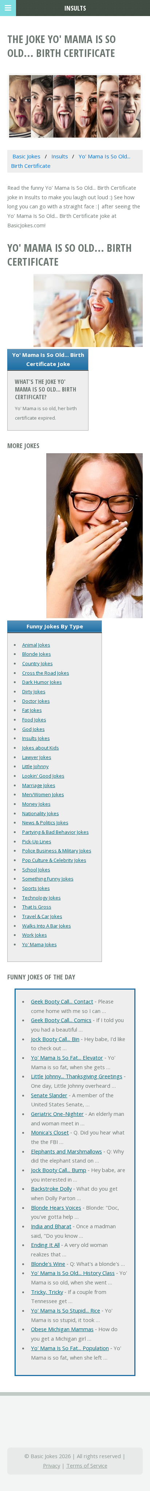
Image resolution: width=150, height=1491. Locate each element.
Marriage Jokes (38, 785)
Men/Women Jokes (43, 794)
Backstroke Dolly (51, 1188)
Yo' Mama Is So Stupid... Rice (65, 1310)
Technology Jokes (41, 897)
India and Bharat (51, 1226)
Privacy (51, 1465)
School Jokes (36, 869)
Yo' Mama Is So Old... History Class (73, 1272)
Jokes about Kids (40, 747)
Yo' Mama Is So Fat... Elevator (67, 1057)
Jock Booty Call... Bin (55, 1039)
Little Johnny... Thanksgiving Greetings (76, 1076)
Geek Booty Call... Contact (62, 1001)
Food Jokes (34, 719)
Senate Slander (49, 1095)
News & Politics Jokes (45, 822)
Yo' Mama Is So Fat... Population (70, 1348)
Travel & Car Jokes (42, 916)
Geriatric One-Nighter (57, 1113)
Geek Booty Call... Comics (61, 1020)
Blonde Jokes (36, 654)
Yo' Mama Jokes (39, 944)
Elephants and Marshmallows (66, 1151)
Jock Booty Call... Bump (58, 1170)
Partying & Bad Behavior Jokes (55, 832)
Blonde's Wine (48, 1263)
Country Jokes (37, 663)
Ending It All (45, 1244)
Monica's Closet (50, 1132)
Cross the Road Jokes (45, 673)
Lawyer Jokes (36, 757)
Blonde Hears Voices (56, 1207)
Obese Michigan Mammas (62, 1329)
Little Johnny (35, 766)
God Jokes (33, 729)
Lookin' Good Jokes (43, 776)
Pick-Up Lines (36, 841)
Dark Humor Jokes (42, 682)
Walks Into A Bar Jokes (46, 925)
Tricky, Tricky (47, 1291)
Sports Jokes (36, 888)
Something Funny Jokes (48, 878)
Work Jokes (34, 935)
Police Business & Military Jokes (56, 850)
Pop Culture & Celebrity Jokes (54, 860)
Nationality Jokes (40, 813)
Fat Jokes (32, 710)
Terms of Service (86, 1465)
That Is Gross (36, 907)
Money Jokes (36, 804)
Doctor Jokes (36, 701)
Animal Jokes (36, 645)
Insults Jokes (36, 738)
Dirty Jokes (34, 691)
